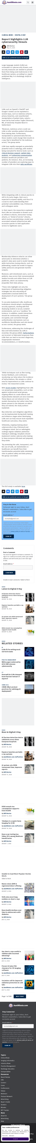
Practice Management (9, 660)
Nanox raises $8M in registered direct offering (11, 885)
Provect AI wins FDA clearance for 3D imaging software (11, 968)
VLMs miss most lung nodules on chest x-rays (11, 898)
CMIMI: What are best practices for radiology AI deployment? (11, 689)
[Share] (8, 52)
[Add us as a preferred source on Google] (26, 52)
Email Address (8, 515)
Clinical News (7, 35)
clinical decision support (11, 153)
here (23, 486)
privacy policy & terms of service (20, 531)
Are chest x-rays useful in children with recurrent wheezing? (11, 954)
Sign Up (9, 536)
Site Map (31, 1134)
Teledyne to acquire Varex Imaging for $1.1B (11, 822)
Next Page (20, 996)
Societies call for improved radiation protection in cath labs (12, 983)
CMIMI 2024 (5, 685)
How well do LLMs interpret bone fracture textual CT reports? (12, 677)
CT (2, 672)
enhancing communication (22, 155)
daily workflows (26, 164)
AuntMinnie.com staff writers (13, 757)
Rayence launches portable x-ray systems (12, 606)
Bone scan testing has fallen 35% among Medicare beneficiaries (12, 836)
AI (2, 647)
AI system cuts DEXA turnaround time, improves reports (12, 617)
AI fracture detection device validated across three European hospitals (13, 595)
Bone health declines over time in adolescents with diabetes (11, 912)
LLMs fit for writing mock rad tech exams (11, 651)
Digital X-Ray (20, 35)
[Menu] (32, 2)
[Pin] (21, 52)
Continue (9, 573)
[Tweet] (17, 52)
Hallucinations (28, 333)
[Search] (28, 2)
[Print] (3, 52)
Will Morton (11, 46)
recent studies (11, 388)
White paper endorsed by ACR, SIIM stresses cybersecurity (11, 664)
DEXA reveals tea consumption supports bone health (12, 629)
